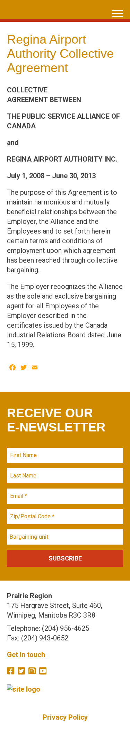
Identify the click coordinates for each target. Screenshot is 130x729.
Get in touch (26, 654)
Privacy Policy (65, 717)
